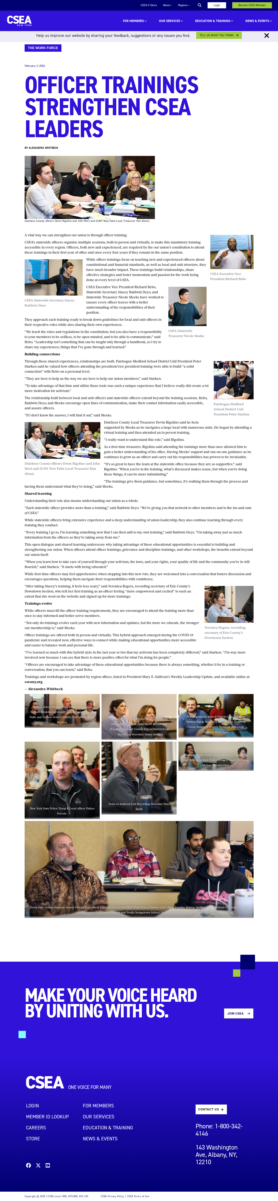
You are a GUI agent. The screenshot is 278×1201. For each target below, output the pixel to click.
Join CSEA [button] (235, 1013)
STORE (33, 1138)
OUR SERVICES (169, 21)
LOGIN (32, 1105)
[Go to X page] (38, 1166)
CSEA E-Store (149, 5)
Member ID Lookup (47, 1116)
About (166, 5)
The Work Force (43, 48)
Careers (36, 1127)
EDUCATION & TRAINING (212, 21)
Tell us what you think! (217, 35)
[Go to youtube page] (48, 1166)
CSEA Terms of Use (138, 1196)
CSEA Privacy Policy (112, 1196)
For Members (133, 21)
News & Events (257, 21)
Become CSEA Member (252, 5)
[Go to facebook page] (28, 1166)
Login (217, 5)
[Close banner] (267, 35)
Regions (182, 5)
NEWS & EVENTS (100, 1138)
